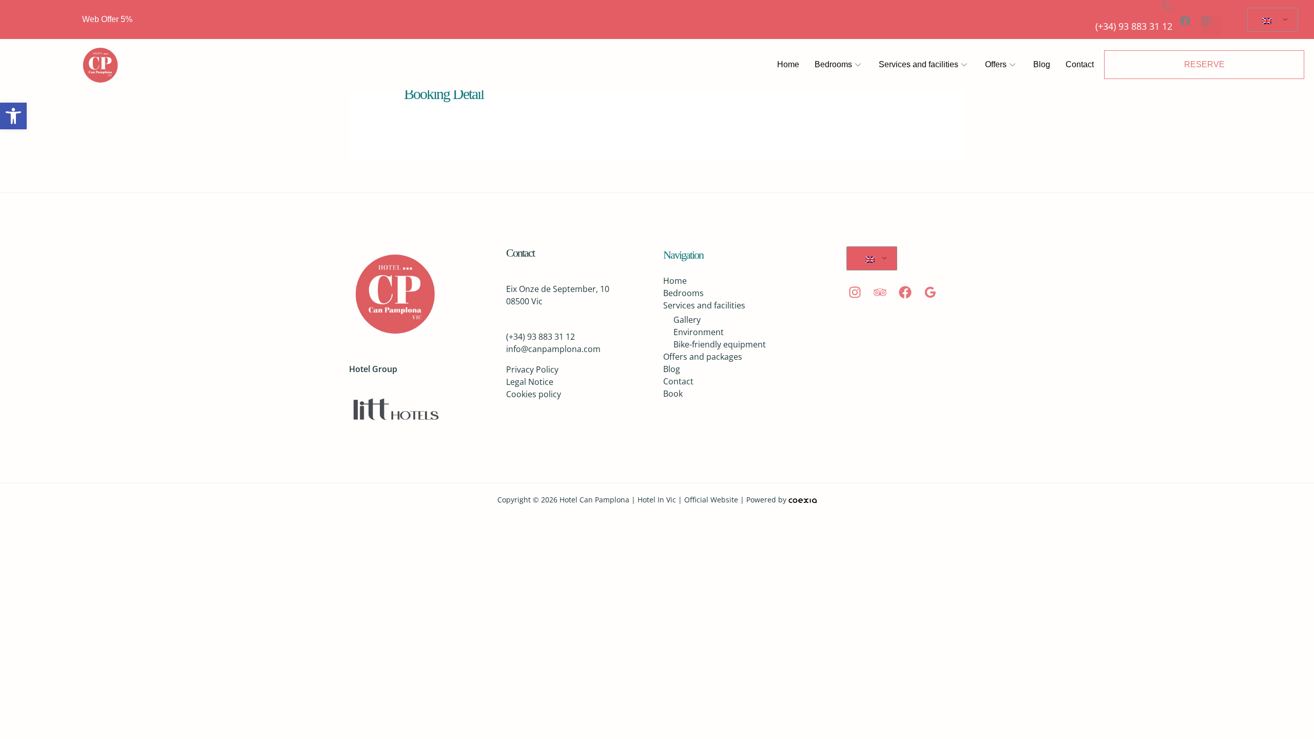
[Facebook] (905, 292)
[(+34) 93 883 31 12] (1167, 6)
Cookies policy (533, 394)
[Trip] (880, 292)
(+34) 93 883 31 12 (1133, 26)
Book (673, 393)
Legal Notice (529, 381)
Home (788, 64)
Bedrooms (833, 64)
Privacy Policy (532, 369)
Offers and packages (702, 356)
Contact (1080, 64)
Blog (1041, 64)
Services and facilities (918, 64)
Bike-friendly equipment (719, 344)
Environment (698, 332)
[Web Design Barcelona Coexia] (802, 499)
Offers (996, 64)
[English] (1270, 20)
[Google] (930, 292)
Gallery (687, 319)
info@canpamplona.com (553, 349)
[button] (13, 116)
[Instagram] (854, 292)
